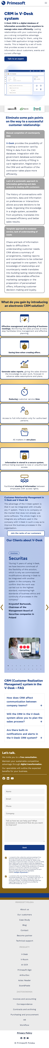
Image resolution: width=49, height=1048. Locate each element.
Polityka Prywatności (21, 872)
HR (24, 1020)
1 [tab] (8, 665)
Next (47, 607)
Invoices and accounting (24, 999)
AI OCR (24, 965)
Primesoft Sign (25, 970)
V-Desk (10, 143)
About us (24, 909)
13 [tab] (20, 669)
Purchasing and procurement (25, 1014)
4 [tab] (20, 665)
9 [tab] (40, 665)
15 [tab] (28, 669)
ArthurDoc (24, 975)
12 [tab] (16, 669)
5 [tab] (24, 665)
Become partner (24, 935)
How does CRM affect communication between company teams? (21, 701)
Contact (24, 930)
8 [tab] (36, 665)
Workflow (24, 1025)
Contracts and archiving (24, 1009)
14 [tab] (24, 669)
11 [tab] (12, 669)
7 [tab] (32, 665)
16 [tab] (32, 669)
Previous (2, 607)
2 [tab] (12, 665)
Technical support (24, 941)
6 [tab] (28, 665)
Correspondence (24, 1004)
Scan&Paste (24, 985)
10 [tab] (8, 669)
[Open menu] (46, 3)
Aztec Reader (24, 980)
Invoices (14, 553)
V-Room (24, 959)
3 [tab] (16, 665)
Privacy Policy (24, 1033)
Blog (24, 925)
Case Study (24, 920)
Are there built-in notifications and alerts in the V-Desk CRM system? (22, 734)
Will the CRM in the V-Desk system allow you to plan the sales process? (24, 717)
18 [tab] (40, 669)
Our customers (24, 915)
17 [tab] (36, 669)
